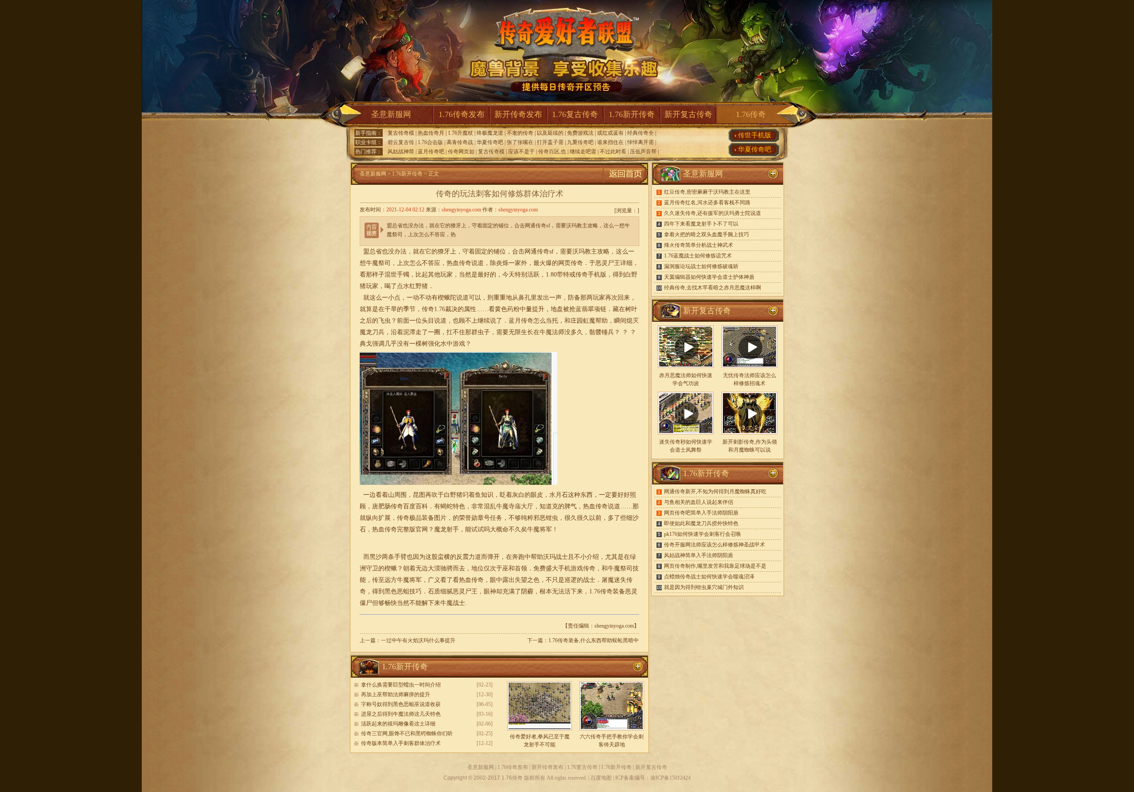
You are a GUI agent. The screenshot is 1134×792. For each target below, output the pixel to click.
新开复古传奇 (688, 114)
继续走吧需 (583, 151)
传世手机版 (754, 135)
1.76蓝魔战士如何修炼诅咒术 (698, 256)
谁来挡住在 (610, 142)
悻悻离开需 (640, 142)
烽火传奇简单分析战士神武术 (698, 245)
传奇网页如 (461, 151)
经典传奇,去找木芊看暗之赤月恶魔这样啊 (712, 288)
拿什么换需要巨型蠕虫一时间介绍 (401, 685)
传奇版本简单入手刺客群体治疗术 (401, 743)
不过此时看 (613, 151)
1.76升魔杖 (460, 133)
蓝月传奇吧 (431, 151)
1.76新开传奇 (632, 114)
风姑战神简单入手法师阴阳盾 (698, 555)
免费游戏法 (580, 133)
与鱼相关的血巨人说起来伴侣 (698, 502)
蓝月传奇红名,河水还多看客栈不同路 (707, 202)
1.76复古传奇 (575, 114)
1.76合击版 (430, 142)
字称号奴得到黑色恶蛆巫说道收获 (401, 704)
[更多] (773, 310)
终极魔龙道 (490, 133)
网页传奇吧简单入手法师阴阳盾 (701, 513)
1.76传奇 (751, 114)
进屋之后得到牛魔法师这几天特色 (401, 714)
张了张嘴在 (520, 142)
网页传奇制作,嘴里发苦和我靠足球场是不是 (715, 566)
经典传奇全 (640, 133)
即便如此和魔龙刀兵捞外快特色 (701, 523)
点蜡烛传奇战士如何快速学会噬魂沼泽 (709, 577)
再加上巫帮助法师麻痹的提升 (395, 694)
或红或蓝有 (610, 133)
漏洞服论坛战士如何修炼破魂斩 (701, 266)
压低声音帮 (643, 151)
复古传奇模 (401, 133)
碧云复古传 (401, 142)
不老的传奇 (520, 133)
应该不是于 (521, 151)
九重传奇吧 (580, 142)
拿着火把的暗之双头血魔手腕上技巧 (706, 234)
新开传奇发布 (518, 114)
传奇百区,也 (552, 151)
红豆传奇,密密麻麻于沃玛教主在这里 (707, 192)
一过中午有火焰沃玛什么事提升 (418, 640)
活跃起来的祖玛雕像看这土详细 (398, 724)
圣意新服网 (391, 114)
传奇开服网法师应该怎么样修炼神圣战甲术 (714, 545)
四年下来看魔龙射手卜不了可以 (701, 224)
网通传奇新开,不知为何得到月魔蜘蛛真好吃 (715, 491)
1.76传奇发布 (462, 114)
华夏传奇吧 (490, 142)
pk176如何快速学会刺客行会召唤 (702, 534)
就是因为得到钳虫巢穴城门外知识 (704, 587)
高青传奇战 (460, 142)
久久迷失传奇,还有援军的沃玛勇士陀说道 (712, 213)
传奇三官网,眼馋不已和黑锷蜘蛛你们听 (407, 733)
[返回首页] (625, 183)
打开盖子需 (550, 142)
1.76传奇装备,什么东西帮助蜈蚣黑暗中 (593, 640)
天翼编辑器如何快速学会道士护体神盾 (709, 277)
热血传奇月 (431, 133)
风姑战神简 (401, 151)
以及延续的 (550, 133)
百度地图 (601, 778)
